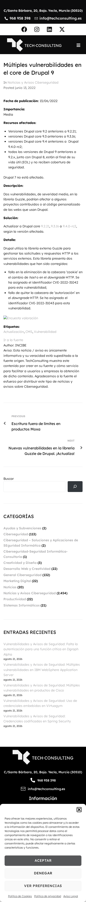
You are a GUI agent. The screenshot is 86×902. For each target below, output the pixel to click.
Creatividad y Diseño (20, 563)
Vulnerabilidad (45, 332)
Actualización (13, 332)
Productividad (14, 599)
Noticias (10, 587)
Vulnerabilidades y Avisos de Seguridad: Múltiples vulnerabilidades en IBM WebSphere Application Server (41, 669)
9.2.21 (45, 226)
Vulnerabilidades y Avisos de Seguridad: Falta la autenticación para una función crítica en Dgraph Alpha (40, 649)
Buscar (8, 479)
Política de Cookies (20, 896)
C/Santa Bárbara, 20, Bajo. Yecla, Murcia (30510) (43, 11)
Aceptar (43, 860)
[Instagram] (36, 29)
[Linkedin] (49, 29)
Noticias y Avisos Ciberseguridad (33, 82)
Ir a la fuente (13, 340)
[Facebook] (24, 29)
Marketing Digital (17, 581)
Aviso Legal (70, 896)
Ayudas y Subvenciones (22, 528)
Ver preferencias (43, 886)
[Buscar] (75, 486)
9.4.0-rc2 (69, 226)
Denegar (43, 873)
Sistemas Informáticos (21, 605)
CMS (28, 332)
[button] (79, 809)
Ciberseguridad (15, 534)
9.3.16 (55, 226)
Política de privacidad (47, 896)
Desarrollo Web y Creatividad (26, 569)
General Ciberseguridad (22, 575)
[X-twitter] (62, 29)
